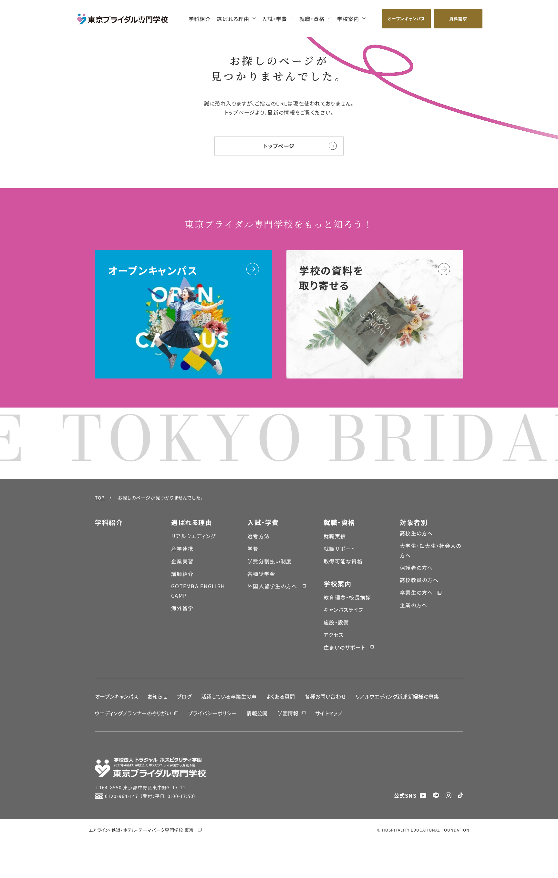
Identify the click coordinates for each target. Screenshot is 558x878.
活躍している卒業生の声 (229, 696)
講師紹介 (182, 574)
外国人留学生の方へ (272, 586)
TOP (100, 497)
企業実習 (182, 561)
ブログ (184, 696)
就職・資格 (312, 19)
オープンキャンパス (406, 18)
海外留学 (182, 608)
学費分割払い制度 (269, 561)
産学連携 (182, 548)
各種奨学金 (261, 574)
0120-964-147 (121, 796)
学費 (253, 548)
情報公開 (256, 713)
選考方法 (258, 536)
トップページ (279, 146)
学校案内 (348, 19)
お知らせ (157, 696)
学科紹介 (200, 19)
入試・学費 (274, 19)
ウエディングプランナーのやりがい (133, 713)
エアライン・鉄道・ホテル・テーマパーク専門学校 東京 (140, 830)
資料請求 (458, 18)
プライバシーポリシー (212, 713)
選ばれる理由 (233, 19)
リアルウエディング (193, 536)
